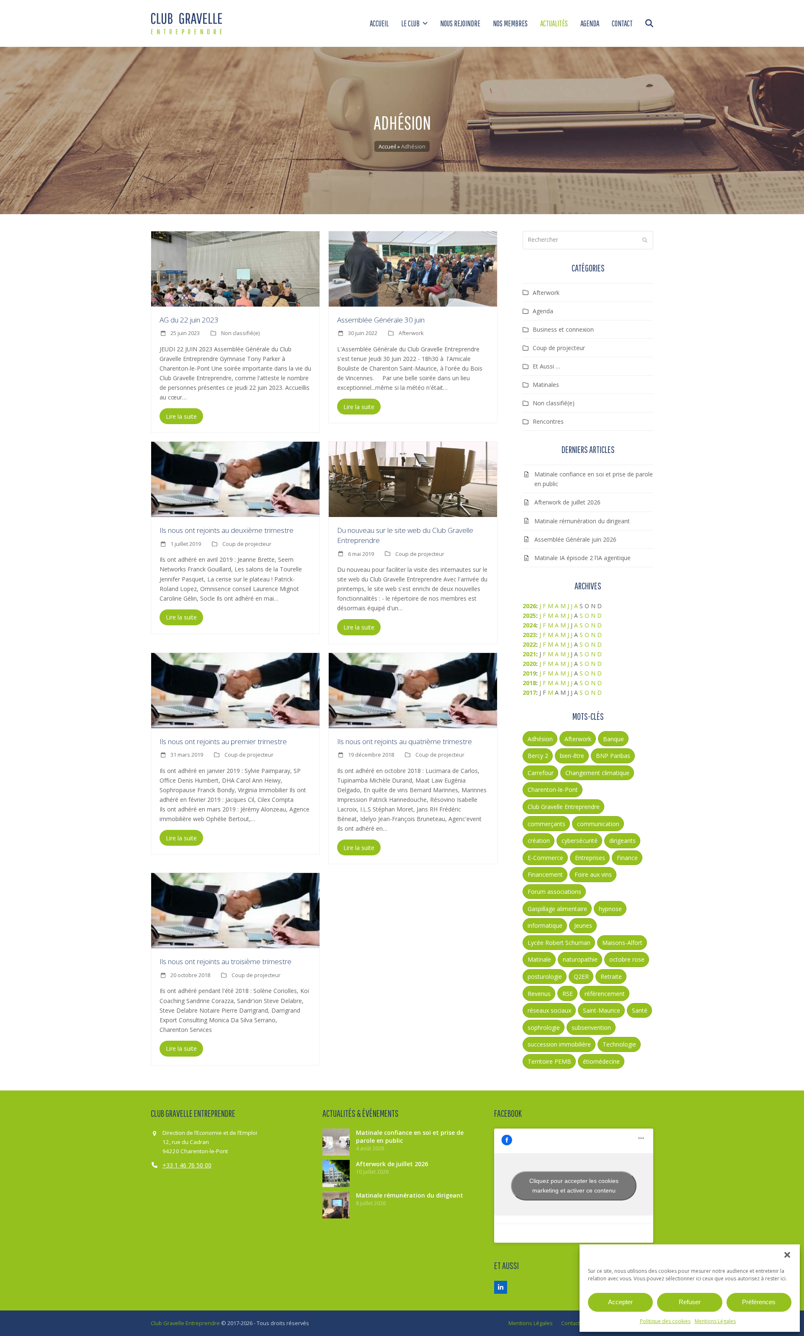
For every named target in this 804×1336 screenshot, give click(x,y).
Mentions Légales (715, 1321)
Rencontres (548, 421)
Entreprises (590, 858)
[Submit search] (644, 240)
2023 (529, 635)
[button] (787, 1255)
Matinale (539, 959)
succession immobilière (559, 1044)
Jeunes (583, 925)
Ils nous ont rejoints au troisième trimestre (225, 961)
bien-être (572, 756)
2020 (529, 664)
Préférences (759, 1301)
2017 (529, 692)
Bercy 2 (538, 756)
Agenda (543, 311)
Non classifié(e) (240, 333)
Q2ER (581, 976)
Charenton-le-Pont (553, 789)
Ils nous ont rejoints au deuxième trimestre (227, 530)
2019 (529, 673)
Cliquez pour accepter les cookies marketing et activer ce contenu (573, 1185)
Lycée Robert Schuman (559, 943)
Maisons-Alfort (622, 943)
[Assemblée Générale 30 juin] (413, 268)
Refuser (690, 1301)
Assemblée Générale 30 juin (381, 320)
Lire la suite (181, 416)
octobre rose (626, 959)
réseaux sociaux (549, 1010)
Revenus (539, 994)
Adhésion (540, 739)
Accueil (387, 146)
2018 (529, 683)
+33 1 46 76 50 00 (186, 1165)
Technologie (619, 1044)
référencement (605, 994)
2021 (529, 654)
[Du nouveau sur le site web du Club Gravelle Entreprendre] (413, 479)
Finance (627, 858)
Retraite (611, 976)
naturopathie (580, 959)
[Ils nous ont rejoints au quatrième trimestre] (413, 690)
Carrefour (541, 773)
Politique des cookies (665, 1321)
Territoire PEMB (549, 1061)
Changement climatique (597, 773)
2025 (529, 615)
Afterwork (411, 333)
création (539, 841)
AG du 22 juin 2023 (189, 320)
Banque (613, 739)
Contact (570, 1323)
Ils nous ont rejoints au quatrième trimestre (404, 741)
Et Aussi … (546, 366)
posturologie (545, 976)
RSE (567, 994)
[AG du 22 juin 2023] (235, 268)
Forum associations (554, 892)
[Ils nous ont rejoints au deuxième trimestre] (235, 479)
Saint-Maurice (601, 1010)
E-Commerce (545, 858)
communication (598, 824)
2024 (529, 625)
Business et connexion (563, 329)
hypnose (610, 909)
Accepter (620, 1301)
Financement (545, 874)
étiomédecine (601, 1061)
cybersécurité (580, 841)
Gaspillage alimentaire (557, 909)
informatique (545, 925)
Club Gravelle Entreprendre (564, 807)
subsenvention (591, 1027)
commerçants (546, 824)
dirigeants (622, 841)
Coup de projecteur (246, 544)
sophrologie (544, 1027)
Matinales (546, 385)
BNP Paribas (613, 756)
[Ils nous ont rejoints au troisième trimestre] (235, 910)
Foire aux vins (593, 874)
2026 (529, 606)
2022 (529, 644)
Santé (639, 1010)
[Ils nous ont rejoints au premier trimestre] (235, 690)
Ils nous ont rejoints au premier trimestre (223, 741)
